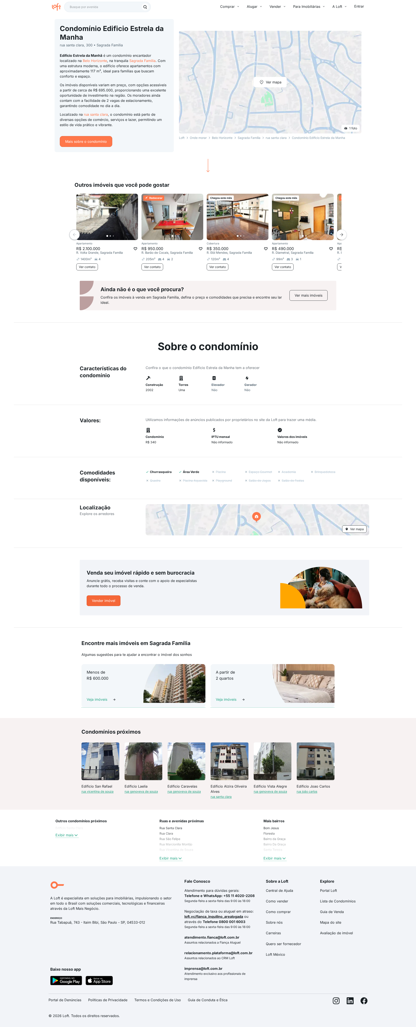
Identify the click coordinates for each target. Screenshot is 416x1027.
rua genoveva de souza (141, 791)
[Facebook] (364, 1001)
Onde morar (198, 138)
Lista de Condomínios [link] (338, 901)
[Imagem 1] (107, 236)
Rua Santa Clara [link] (170, 828)
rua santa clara (96, 114)
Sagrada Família (142, 60)
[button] (257, 519)
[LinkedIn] (350, 1001)
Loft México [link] (275, 954)
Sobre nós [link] (274, 922)
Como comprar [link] (278, 912)
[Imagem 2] (110, 236)
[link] (308, 295)
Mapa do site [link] (330, 922)
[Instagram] (336, 1001)
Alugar (252, 6)
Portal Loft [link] (328, 890)
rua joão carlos (307, 791)
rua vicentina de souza (97, 791)
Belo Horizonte (95, 60)
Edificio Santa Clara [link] (69, 828)
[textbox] (107, 7)
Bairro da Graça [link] (274, 839)
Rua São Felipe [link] (169, 839)
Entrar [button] (359, 6)
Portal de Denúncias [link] (65, 1000)
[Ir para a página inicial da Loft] (58, 7)
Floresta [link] (269, 833)
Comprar (227, 6)
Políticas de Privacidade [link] (107, 1000)
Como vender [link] (277, 901)
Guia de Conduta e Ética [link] (208, 1000)
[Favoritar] (135, 248)
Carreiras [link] (273, 933)
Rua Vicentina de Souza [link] (176, 850)
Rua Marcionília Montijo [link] (175, 844)
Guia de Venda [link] (332, 912)
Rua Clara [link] (166, 833)
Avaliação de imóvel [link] (336, 933)
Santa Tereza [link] (272, 850)
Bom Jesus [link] (271, 828)
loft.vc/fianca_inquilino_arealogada (213, 916)
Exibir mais (64, 835)
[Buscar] (145, 6)
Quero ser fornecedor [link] (283, 944)
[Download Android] (66, 981)
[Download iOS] (99, 981)
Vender (275, 6)
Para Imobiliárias (306, 6)
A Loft (337, 6)
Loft (182, 138)
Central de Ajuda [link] (279, 890)
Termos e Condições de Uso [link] (157, 1000)
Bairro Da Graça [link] (274, 844)
